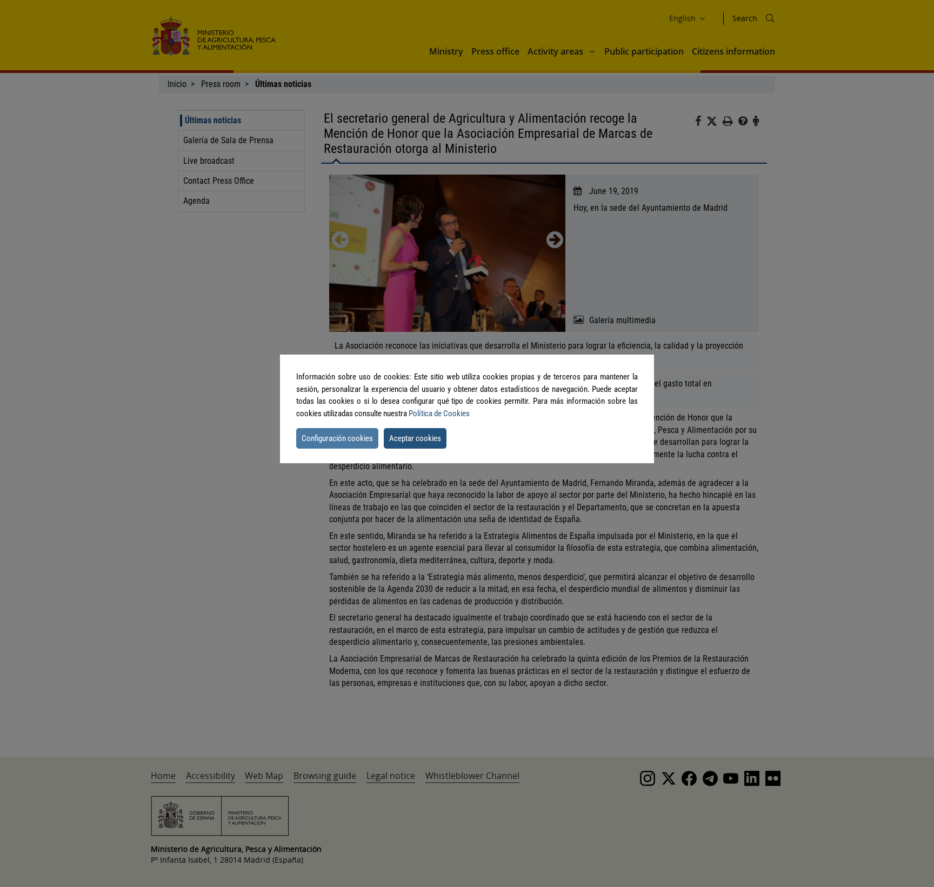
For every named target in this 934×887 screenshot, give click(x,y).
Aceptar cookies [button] (415, 438)
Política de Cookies (439, 413)
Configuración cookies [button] (337, 438)
